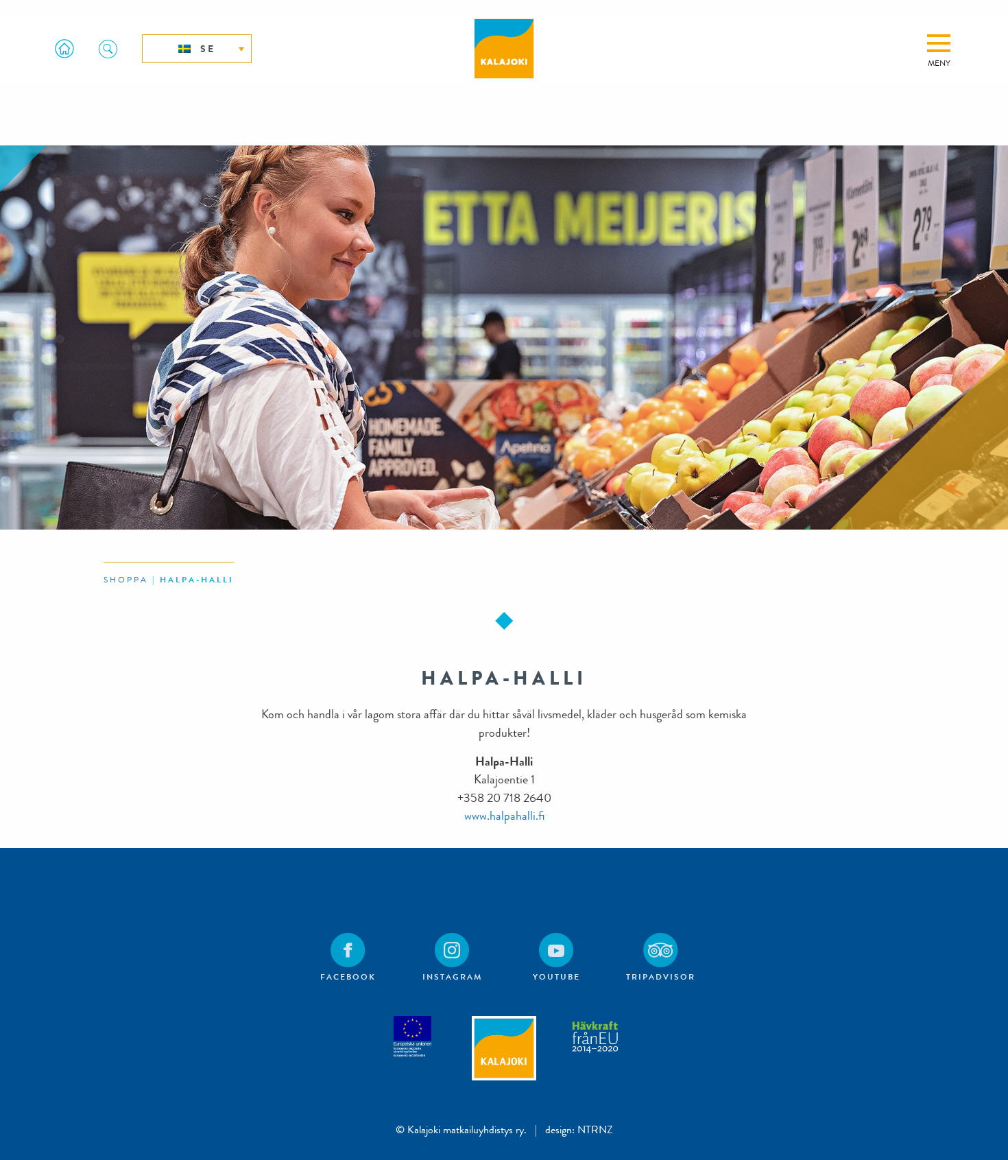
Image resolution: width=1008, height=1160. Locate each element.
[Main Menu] (938, 43)
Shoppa (126, 579)
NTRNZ (595, 1129)
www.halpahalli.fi (504, 816)
